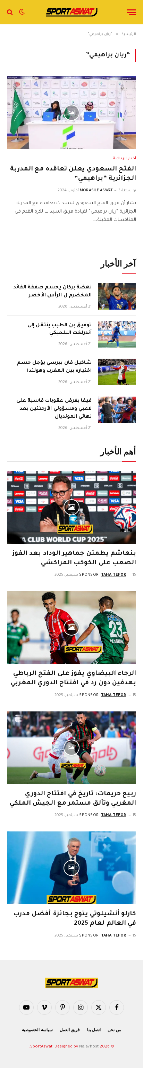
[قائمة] (131, 12)
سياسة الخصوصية (37, 1029)
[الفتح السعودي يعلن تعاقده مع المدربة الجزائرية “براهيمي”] (71, 112)
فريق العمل (70, 1029)
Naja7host (89, 1047)
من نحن (114, 1029)
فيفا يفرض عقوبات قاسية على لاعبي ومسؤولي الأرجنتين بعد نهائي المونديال (54, 409)
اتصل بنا (94, 1029)
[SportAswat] (71, 12)
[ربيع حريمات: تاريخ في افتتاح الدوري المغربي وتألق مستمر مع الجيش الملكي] (71, 747)
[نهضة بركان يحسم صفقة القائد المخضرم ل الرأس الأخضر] (117, 296)
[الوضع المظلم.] (21, 12)
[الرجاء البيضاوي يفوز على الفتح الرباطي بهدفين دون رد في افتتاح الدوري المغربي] (71, 627)
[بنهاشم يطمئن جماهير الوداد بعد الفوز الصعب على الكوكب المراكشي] (71, 507)
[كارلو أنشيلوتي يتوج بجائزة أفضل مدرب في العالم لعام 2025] (71, 867)
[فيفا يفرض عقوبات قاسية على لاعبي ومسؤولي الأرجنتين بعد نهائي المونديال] (117, 410)
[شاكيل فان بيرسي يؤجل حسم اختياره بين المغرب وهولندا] (117, 372)
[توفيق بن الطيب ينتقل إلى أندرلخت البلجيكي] (117, 334)
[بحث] (10, 12)
